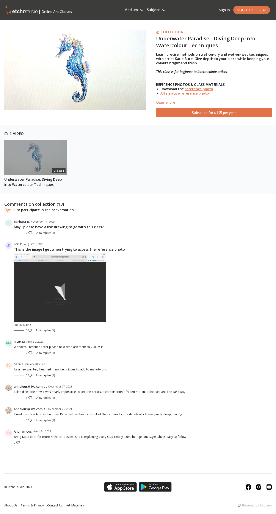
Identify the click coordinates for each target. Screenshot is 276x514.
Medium (131, 9)
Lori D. (18, 244)
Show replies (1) (45, 233)
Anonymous (23, 431)
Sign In (224, 10)
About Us (10, 505)
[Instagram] (258, 487)
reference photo (199, 89)
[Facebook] (248, 487)
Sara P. (19, 364)
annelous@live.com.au (30, 386)
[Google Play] (155, 487)
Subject (154, 9)
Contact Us (55, 505)
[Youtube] (269, 487)
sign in (10, 209)
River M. (20, 342)
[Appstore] (120, 487)
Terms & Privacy (32, 505)
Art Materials (75, 505)
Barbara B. (22, 222)
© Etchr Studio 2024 (18, 487)
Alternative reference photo (184, 93)
